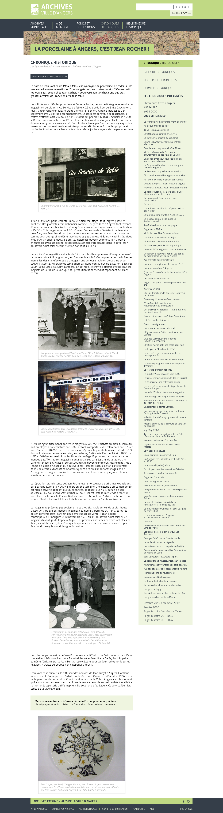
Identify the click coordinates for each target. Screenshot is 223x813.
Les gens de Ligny (152, 589)
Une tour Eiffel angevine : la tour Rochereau (165, 249)
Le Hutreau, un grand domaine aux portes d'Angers (164, 364)
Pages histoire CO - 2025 (158, 616)
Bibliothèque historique (135, 25)
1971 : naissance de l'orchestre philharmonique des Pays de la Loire (162, 153)
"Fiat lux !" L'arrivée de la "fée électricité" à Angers (165, 273)
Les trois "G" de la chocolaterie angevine (164, 392)
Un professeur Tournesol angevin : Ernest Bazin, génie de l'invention (164, 412)
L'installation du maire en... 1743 (160, 134)
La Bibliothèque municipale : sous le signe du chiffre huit (165, 510)
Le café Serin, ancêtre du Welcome (161, 138)
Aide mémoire (62, 25)
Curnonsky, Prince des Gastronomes (162, 299)
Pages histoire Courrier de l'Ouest (163, 611)
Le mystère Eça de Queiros (157, 465)
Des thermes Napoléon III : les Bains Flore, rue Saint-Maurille (165, 311)
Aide (152, 809)
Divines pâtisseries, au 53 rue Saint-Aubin (165, 316)
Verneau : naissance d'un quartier (160, 440)
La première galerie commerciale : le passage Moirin (162, 354)
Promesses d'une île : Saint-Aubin (160, 473)
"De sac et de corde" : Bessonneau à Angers (165, 569)
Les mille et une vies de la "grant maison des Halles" (164, 209)
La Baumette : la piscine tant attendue (162, 171)
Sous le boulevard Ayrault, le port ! (161, 557)
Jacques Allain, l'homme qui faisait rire (163, 585)
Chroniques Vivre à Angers (159, 103)
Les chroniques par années (163, 96)
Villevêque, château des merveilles (161, 241)
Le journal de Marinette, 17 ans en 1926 (164, 215)
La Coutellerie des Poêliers (157, 278)
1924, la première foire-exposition (161, 233)
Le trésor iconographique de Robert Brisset (165, 378)
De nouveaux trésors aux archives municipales (160, 199)
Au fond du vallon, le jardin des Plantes (163, 180)
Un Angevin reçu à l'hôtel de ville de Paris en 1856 (165, 460)
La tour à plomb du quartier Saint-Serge (163, 359)
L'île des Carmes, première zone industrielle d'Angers (160, 340)
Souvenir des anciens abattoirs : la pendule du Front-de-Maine (165, 401)
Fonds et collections (85, 25)
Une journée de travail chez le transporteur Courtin (165, 490)
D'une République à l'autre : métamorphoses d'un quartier (159, 304)
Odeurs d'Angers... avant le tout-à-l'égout (164, 184)
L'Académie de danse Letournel (159, 328)
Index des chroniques (159, 72)
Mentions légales (88, 809)
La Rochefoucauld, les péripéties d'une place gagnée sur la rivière (163, 193)
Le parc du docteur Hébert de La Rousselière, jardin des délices (160, 503)
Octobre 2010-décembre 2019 (162, 603)
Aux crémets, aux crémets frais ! (159, 260)
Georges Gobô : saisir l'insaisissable (162, 538)
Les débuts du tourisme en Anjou (160, 237)
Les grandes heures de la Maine (159, 597)
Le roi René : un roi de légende (159, 542)
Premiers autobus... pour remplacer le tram (165, 188)
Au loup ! (148, 204)
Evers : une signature (154, 324)
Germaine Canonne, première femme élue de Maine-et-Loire (165, 551)
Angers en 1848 (152, 289)
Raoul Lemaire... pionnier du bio (160, 455)
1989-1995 (150, 107)
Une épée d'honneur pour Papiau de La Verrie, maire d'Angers (163, 160)
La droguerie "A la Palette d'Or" (159, 349)
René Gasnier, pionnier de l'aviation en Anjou (163, 497)
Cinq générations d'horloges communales (164, 175)
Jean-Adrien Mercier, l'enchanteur (161, 485)
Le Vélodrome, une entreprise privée (162, 382)
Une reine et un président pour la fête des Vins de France (165, 526)
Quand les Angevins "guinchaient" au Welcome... (162, 143)
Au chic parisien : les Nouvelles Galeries (164, 469)
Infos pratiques (38, 809)
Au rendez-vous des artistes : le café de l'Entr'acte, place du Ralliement (163, 435)
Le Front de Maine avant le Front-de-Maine (165, 122)
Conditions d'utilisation (115, 809)
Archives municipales (39, 25)
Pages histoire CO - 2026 (158, 620)
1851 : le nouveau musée (156, 130)
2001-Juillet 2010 (155, 116)
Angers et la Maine (153, 229)
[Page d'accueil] (51, 9)
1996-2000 (150, 111)
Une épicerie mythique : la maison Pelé (163, 264)
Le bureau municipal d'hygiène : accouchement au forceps (160, 516)
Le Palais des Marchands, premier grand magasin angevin (164, 166)
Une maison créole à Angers (158, 268)
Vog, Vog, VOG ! (151, 430)
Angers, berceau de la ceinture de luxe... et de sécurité (165, 425)
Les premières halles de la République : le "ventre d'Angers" (165, 387)
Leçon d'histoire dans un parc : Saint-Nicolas (162, 445)
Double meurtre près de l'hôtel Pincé (162, 148)
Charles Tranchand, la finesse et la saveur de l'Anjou (164, 294)
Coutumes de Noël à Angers (157, 577)
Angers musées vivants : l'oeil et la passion (165, 565)
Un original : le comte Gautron (159, 407)
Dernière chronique (158, 88)
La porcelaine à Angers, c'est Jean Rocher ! (165, 561)
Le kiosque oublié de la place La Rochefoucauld (160, 220)
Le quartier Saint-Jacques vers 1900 (162, 374)
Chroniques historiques (110, 25)
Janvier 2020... (152, 607)
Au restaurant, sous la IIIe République (162, 245)
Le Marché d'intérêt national (158, 370)
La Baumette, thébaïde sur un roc (160, 581)
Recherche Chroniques (165, 80)
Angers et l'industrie (154, 477)
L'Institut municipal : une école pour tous (164, 345)
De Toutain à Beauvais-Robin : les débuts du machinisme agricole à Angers (164, 255)
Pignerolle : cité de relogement (159, 573)
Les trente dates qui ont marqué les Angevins (161, 533)
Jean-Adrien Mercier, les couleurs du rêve (164, 593)
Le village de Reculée (154, 451)
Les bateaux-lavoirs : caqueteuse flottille (164, 546)
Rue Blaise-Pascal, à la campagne (160, 225)
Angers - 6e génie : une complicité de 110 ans (165, 283)
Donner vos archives (63, 809)
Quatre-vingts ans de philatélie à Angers (164, 396)
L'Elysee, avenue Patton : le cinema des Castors (163, 333)
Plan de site (139, 809)
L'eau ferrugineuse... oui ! (156, 481)
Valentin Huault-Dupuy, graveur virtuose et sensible (165, 418)
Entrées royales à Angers (156, 320)
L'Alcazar (148, 521)
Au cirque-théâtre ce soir (156, 126)
